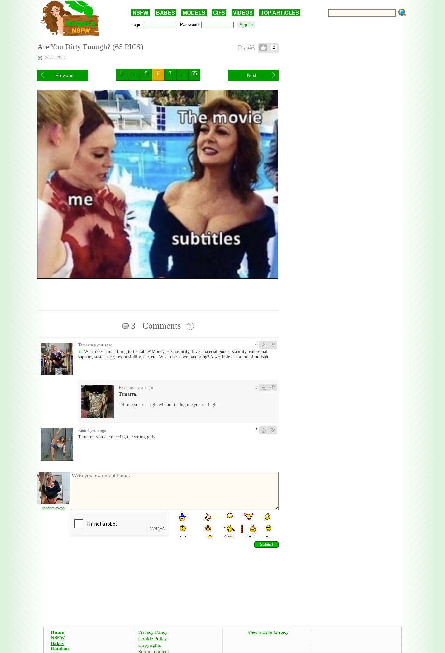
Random (60, 648)
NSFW (140, 13)
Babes (57, 643)
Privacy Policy (153, 632)
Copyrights (149, 645)
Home (57, 632)
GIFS (219, 13)
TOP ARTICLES (280, 13)
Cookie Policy (152, 638)
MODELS (194, 13)
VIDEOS (243, 13)
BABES (165, 13)
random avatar (53, 508)
